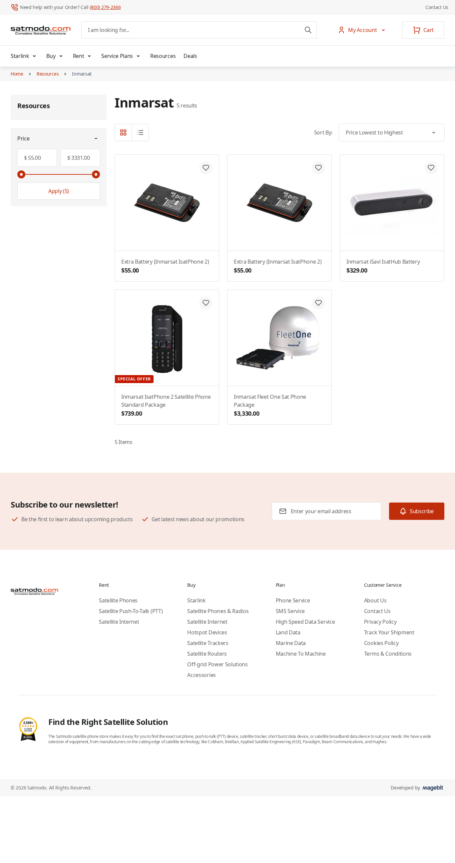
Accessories (201, 675)
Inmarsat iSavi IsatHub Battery (383, 266)
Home (17, 74)
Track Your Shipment (389, 632)
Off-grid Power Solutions (217, 664)
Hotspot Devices (207, 632)
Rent (78, 56)
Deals (190, 56)
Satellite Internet (119, 621)
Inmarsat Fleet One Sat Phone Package (270, 405)
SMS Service (290, 611)
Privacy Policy (380, 621)
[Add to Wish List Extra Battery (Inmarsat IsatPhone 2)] (206, 167)
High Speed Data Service (305, 621)
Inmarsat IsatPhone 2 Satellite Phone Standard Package (166, 405)
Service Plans (117, 56)
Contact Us (436, 7)
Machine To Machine (301, 653)
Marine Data (291, 643)
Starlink (20, 56)
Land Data (288, 632)
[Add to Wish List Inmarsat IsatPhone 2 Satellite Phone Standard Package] (206, 303)
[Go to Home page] (41, 30)
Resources (163, 56)
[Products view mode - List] (140, 132)
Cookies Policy (381, 643)
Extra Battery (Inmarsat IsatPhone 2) (165, 266)
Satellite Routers (207, 653)
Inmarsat (82, 74)
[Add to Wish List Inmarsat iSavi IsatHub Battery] (431, 167)
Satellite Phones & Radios (217, 611)
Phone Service (293, 600)
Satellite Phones (118, 600)
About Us (375, 600)
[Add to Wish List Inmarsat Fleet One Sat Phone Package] (318, 303)
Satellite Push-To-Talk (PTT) (131, 611)
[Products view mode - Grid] (123, 132)
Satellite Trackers (207, 643)
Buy (50, 56)
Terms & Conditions (388, 653)
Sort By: (323, 132)
